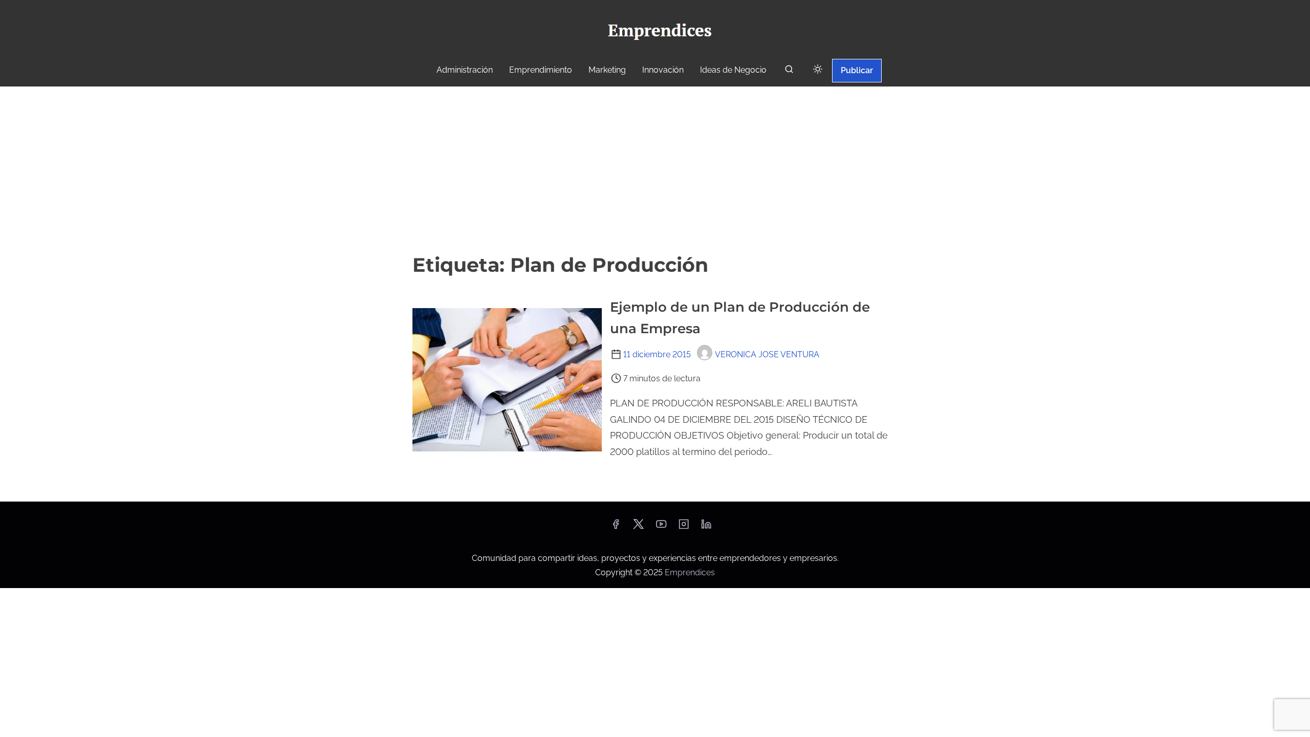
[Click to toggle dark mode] (817, 70)
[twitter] (638, 527)
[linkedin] (706, 527)
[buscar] (789, 71)
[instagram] (684, 527)
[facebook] (615, 527)
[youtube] (661, 527)
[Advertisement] (655, 163)
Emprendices (690, 572)
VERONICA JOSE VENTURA (767, 354)
